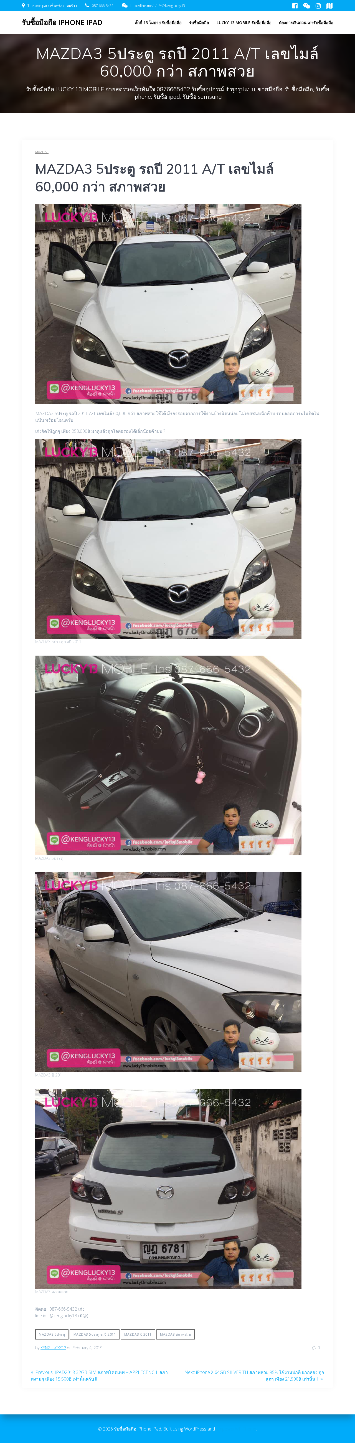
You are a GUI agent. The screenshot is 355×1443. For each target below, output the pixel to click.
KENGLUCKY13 (53, 1347)
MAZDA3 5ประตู (52, 1334)
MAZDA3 (42, 152)
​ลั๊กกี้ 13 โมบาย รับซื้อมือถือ (158, 22)
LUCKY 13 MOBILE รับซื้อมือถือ (244, 22)
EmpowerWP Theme (236, 1429)
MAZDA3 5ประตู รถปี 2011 (94, 1334)
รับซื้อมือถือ (199, 22)
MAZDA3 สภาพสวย (175, 1334)
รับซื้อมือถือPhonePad (62, 22)
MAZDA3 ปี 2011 (138, 1334)
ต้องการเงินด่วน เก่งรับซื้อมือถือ (306, 22)
